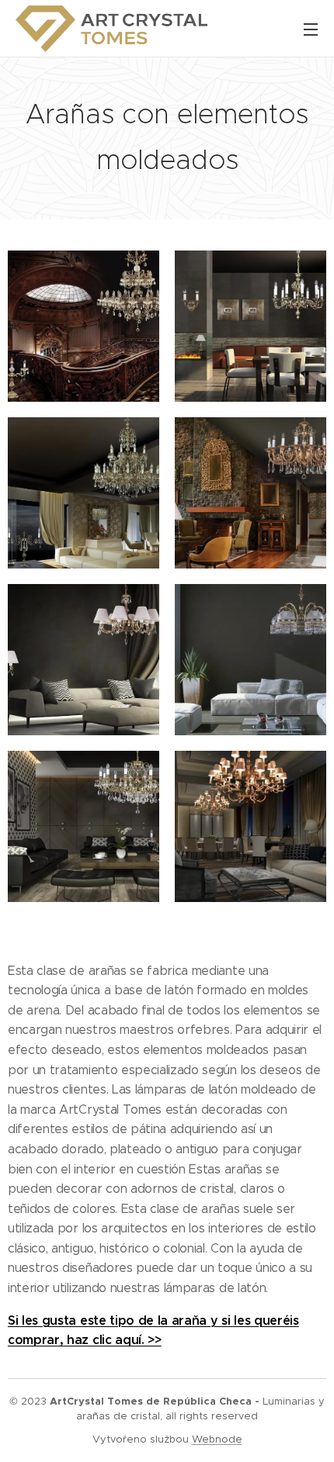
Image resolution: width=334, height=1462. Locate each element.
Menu (310, 28)
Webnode (217, 1439)
